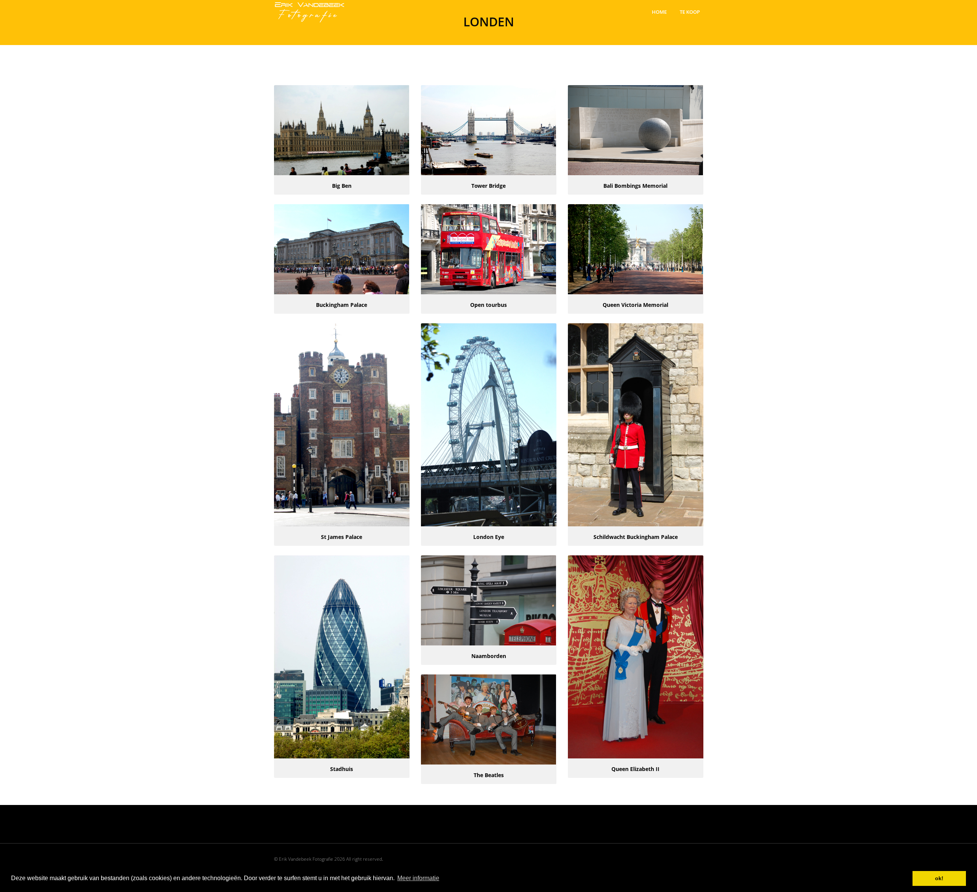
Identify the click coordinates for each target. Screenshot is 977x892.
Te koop (690, 11)
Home (659, 11)
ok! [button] (939, 878)
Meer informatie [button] (418, 878)
